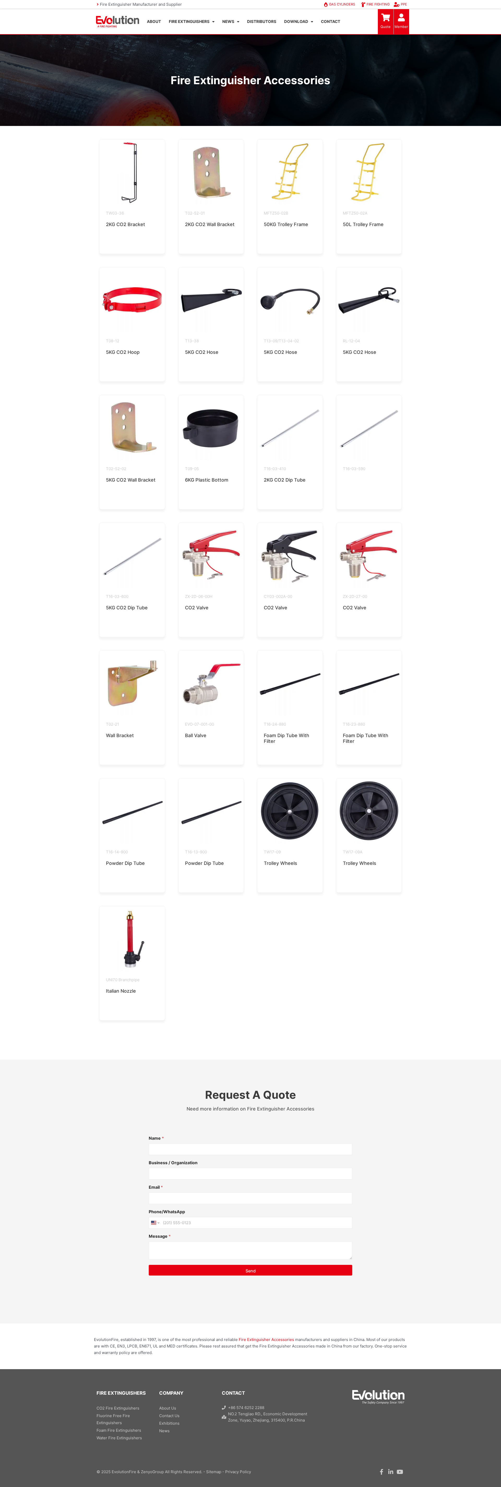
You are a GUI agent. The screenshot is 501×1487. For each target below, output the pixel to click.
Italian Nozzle (121, 991)
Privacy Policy (238, 1471)
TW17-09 (272, 851)
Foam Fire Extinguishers (119, 1430)
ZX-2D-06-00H (198, 596)
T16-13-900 (196, 851)
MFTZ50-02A (355, 213)
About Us (167, 1408)
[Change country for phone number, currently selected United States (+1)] (155, 1223)
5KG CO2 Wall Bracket (131, 480)
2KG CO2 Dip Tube (285, 480)
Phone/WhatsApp (167, 1211)
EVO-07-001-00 (199, 724)
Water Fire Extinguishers (119, 1437)
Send (251, 1270)
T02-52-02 (116, 468)
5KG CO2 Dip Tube (127, 607)
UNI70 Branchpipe (123, 979)
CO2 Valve (196, 607)
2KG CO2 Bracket (125, 224)
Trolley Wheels (280, 863)
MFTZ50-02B (276, 213)
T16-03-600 (117, 596)
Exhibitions (169, 1423)
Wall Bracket (120, 735)
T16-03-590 (354, 468)
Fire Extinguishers (189, 21)
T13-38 (192, 340)
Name (156, 1138)
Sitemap (213, 1471)
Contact (330, 21)
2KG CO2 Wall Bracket (210, 224)
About (154, 21)
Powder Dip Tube (125, 863)
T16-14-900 (117, 851)
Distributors (261, 21)
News (228, 21)
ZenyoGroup (152, 1471)
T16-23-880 (354, 724)
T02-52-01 (195, 213)
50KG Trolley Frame (286, 224)
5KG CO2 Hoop (123, 352)
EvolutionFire (124, 1471)
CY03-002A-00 (278, 596)
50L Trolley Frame (363, 224)
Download (296, 21)
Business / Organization (173, 1162)
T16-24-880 (275, 724)
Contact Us (169, 1415)
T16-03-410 (275, 468)
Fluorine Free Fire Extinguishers (113, 1419)
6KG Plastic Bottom (206, 480)
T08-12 (112, 340)
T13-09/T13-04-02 (281, 340)
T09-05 (192, 468)
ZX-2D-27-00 (355, 596)
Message (160, 1236)
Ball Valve (195, 735)
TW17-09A (352, 851)
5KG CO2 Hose (201, 352)
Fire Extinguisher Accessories (266, 1339)
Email (156, 1187)
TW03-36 (115, 213)
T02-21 (112, 724)
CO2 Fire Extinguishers (118, 1408)
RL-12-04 (351, 340)
